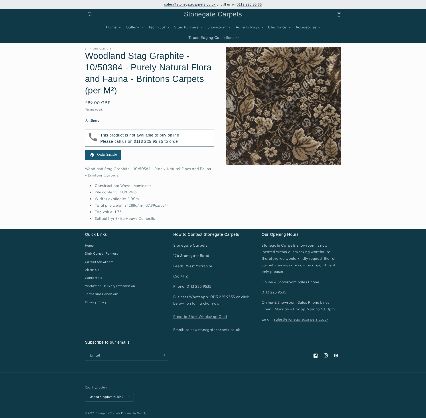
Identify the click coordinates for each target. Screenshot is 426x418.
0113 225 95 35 (249, 4)
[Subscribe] (163, 355)
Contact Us (93, 277)
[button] (90, 14)
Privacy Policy (96, 302)
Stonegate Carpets (108, 413)
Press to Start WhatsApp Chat (200, 316)
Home (89, 245)
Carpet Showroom (99, 262)
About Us (92, 269)
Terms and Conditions (102, 294)
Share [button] (95, 121)
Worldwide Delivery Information (110, 286)
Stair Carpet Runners (101, 253)
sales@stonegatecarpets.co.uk (190, 4)
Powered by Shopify (134, 413)
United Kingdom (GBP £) (107, 397)
